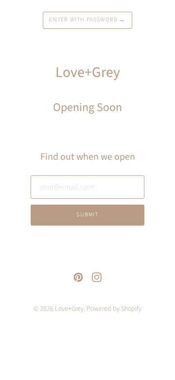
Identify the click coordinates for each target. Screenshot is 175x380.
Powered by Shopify (114, 309)
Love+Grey (69, 309)
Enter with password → (87, 20)
